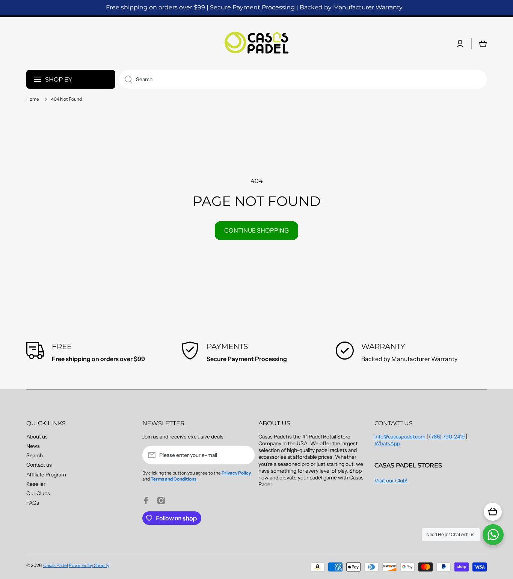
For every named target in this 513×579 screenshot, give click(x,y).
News (33, 446)
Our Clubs (38, 493)
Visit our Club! (390, 480)
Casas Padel (55, 565)
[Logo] (256, 43)
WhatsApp (387, 443)
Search (34, 455)
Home (32, 99)
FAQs (32, 502)
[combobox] (303, 79)
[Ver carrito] (493, 512)
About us (37, 436)
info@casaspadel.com (399, 436)
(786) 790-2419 (447, 436)
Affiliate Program (46, 474)
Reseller (35, 484)
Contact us (39, 464)
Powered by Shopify (89, 565)
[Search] (125, 79)
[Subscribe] (245, 455)
